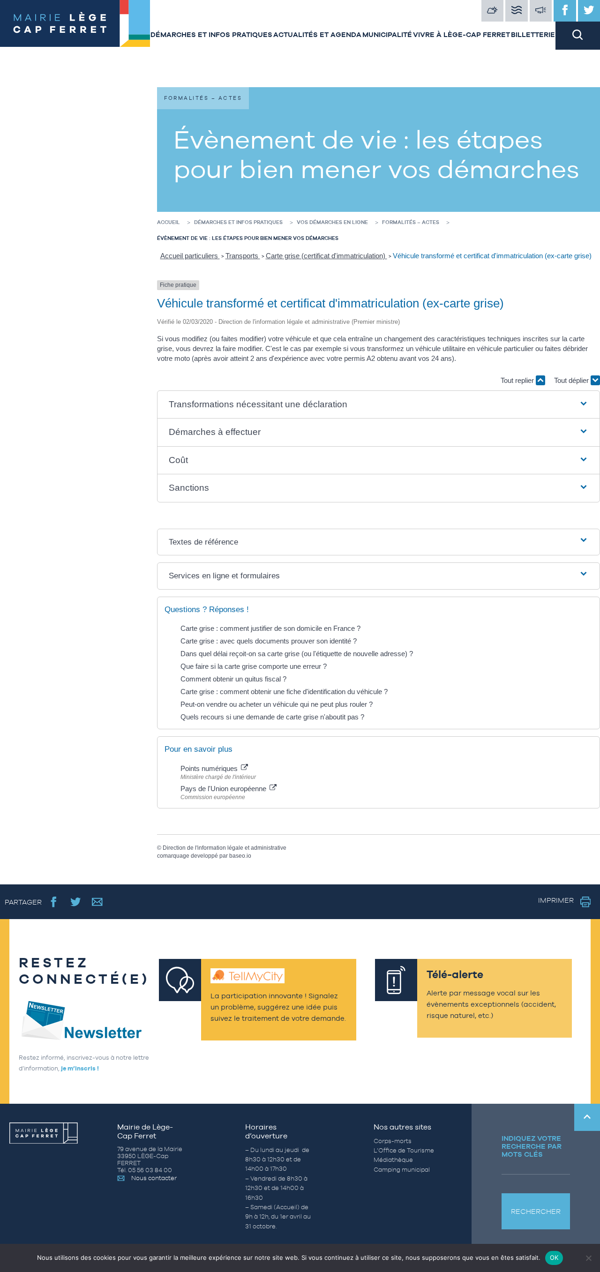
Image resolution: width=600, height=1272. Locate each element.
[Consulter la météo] (492, 11)
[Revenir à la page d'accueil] (75, 25)
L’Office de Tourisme (404, 1150)
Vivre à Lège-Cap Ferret (461, 34)
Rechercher (536, 1211)
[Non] (588, 1258)
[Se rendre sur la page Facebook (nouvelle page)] (54, 901)
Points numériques (210, 768)
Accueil (168, 222)
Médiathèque (393, 1159)
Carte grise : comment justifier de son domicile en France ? (270, 628)
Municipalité (387, 34)
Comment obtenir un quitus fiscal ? (233, 679)
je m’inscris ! (80, 1068)
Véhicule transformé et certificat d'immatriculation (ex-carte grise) (492, 256)
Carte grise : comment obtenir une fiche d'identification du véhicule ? (284, 692)
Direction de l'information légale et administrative (224, 848)
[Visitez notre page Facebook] (565, 11)
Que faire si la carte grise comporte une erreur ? (253, 666)
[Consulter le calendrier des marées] (516, 11)
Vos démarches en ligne (332, 222)
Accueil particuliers (190, 256)
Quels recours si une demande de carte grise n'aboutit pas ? (272, 717)
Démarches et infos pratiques (211, 34)
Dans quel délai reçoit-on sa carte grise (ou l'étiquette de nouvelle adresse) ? (296, 654)
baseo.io (240, 856)
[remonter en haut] (587, 1117)
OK (554, 1257)
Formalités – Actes (410, 222)
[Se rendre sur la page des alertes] (541, 11)
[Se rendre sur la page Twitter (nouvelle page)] (76, 901)
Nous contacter (154, 1178)
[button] (378, 405)
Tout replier (518, 380)
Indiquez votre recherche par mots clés (532, 1146)
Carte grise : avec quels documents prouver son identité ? (269, 641)
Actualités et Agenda (317, 34)
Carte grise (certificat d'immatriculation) (326, 256)
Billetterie (533, 34)
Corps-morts (393, 1141)
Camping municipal (402, 1169)
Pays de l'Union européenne (224, 789)
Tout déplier (572, 380)
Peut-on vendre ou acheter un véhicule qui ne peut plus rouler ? (276, 704)
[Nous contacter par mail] (97, 901)
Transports (242, 256)
